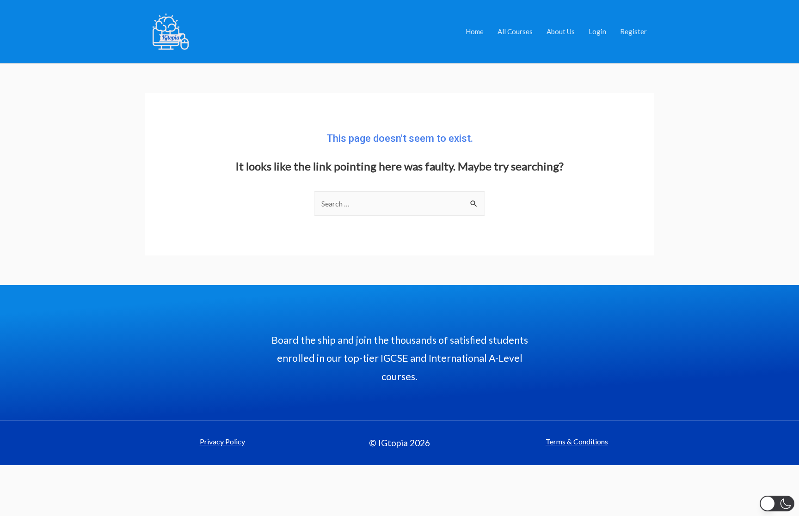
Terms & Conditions (577, 441)
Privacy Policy (222, 441)
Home (475, 31)
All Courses (515, 31)
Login (597, 31)
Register (633, 31)
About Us (561, 31)
